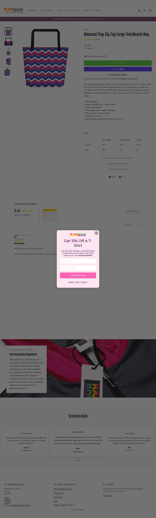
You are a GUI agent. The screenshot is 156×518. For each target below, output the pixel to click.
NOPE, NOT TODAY (78, 282)
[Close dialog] (96, 233)
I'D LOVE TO (78, 275)
